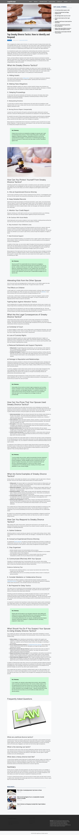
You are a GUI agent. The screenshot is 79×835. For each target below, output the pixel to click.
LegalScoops (11, 2)
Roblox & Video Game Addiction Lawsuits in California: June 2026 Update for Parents (63, 29)
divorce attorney (17, 541)
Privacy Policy (32, 820)
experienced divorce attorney (34, 644)
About (30, 1)
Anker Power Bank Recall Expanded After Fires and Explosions (62, 25)
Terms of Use (32, 822)
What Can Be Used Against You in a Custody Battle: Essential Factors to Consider (30, 797)
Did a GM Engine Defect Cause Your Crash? (62, 15)
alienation (44, 291)
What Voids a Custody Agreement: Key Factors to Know (29, 790)
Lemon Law (59, 1)
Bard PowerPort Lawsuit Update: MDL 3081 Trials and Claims (63, 32)
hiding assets (26, 78)
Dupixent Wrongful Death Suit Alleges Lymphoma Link (62, 13)
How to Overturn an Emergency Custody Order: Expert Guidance (31, 804)
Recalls (35, 1)
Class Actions (52, 1)
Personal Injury (43, 1)
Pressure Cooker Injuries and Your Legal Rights (62, 18)
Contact (66, 1)
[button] (70, 1)
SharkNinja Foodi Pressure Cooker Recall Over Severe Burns (63, 22)
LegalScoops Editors (24, 40)
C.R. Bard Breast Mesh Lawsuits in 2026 (62, 10)
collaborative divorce (11, 581)
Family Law (9, 40)
